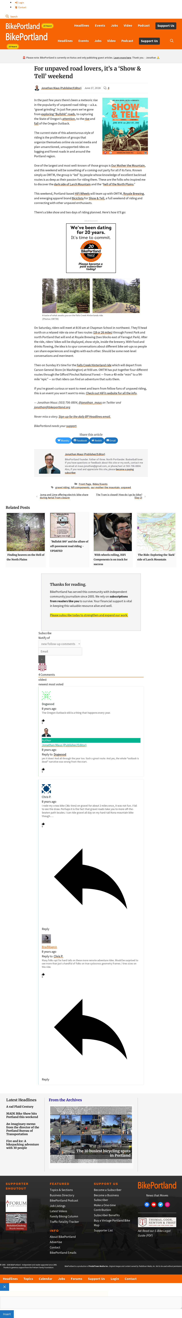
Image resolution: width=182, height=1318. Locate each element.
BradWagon (49, 947)
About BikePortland (63, 1237)
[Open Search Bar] (11, 16)
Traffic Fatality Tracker (64, 1222)
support (71, 426)
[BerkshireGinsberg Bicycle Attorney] (16, 1229)
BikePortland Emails (63, 1253)
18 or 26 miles (103, 332)
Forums (76, 1278)
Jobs (114, 25)
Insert (7, 1314)
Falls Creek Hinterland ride (94, 365)
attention (68, 119)
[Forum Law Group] (16, 1211)
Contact (22, 7)
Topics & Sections (61, 1190)
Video (128, 25)
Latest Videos (58, 1211)
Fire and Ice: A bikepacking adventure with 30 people (22, 1144)
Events (100, 25)
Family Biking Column (64, 1216)
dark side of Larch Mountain (72, 184)
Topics (28, 1278)
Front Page (85, 484)
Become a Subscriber (107, 1190)
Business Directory (62, 1195)
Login (21, 2)
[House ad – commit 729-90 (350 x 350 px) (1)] (91, 272)
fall (36, 123)
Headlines (81, 25)
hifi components (80, 487)
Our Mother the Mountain (128, 165)
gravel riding (62, 487)
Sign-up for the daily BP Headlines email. (85, 416)
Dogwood (60, 754)
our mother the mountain (105, 487)
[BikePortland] (27, 37)
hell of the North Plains (118, 184)
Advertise (56, 1242)
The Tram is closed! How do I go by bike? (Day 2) (119, 496)
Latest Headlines (21, 1100)
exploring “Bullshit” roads (58, 114)
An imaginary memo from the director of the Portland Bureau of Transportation (22, 1129)
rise (87, 119)
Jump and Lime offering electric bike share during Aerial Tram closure (64, 496)
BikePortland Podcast (64, 1200)
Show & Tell (96, 198)
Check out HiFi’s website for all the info (111, 393)
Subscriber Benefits (107, 1215)
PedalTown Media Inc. (99, 1266)
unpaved (126, 487)
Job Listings (57, 1206)
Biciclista (78, 198)
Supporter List (103, 1230)
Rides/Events (100, 484)
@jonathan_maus (90, 402)
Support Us (165, 25)
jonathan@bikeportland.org (52, 407)
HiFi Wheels (82, 193)
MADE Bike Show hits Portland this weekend (22, 1115)
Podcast (144, 25)
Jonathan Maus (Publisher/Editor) (61, 88)
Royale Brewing (133, 193)
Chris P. (58, 956)
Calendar (45, 1278)
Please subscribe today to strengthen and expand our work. (89, 615)
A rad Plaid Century (19, 1106)
